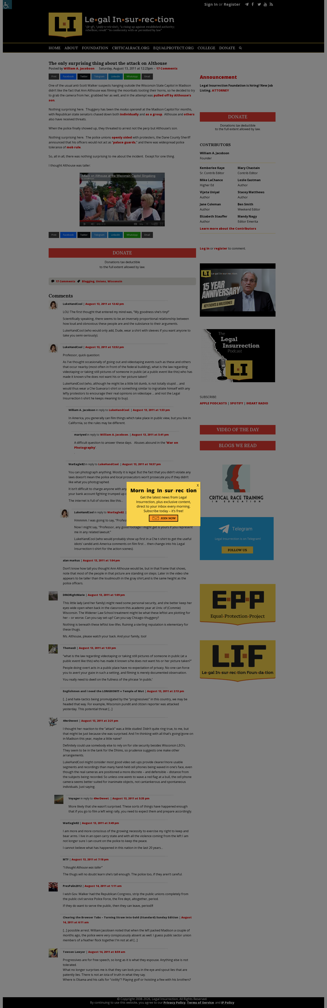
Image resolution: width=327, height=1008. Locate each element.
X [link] (198, 485)
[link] (163, 485)
